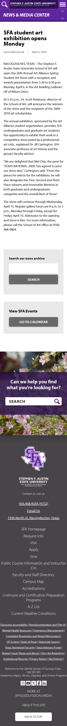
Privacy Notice (38, 659)
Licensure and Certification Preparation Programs (33, 597)
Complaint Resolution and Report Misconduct (33, 636)
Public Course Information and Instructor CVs (33, 565)
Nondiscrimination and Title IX (47, 625)
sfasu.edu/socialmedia (33, 695)
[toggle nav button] (62, 4)
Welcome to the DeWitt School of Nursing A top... (33, 668)
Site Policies (55, 659)
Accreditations (33, 588)
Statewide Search (49, 642)
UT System (13, 642)
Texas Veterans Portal (48, 647)
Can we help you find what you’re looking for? (34, 384)
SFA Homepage (33, 529)
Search (33, 279)
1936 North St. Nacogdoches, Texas (33, 518)
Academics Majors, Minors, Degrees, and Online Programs (33, 675)
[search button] (57, 401)
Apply (33, 549)
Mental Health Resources (17, 630)
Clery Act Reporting (52, 653)
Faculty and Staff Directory (33, 574)
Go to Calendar (33, 322)
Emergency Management (48, 630)
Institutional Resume (15, 659)
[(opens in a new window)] (23, 683)
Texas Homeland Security (20, 647)
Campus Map (33, 581)
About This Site (33, 705)
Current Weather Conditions (33, 613)
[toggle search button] (5, 4)
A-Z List (33, 606)
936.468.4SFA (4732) (33, 503)
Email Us (33, 510)
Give (33, 556)
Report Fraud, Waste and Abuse (20, 653)
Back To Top (33, 717)
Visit (33, 542)
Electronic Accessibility (14, 625)
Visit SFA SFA (33, 672)
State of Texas (29, 642)
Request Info (34, 535)
